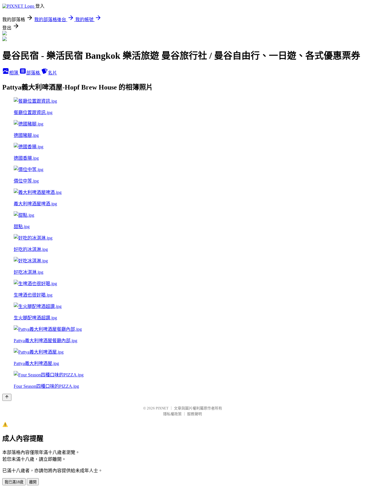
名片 (52, 72)
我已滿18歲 (14, 482)
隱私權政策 (172, 414)
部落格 (33, 72)
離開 (32, 482)
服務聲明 (194, 414)
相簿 (14, 72)
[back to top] (6, 397)
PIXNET (162, 408)
